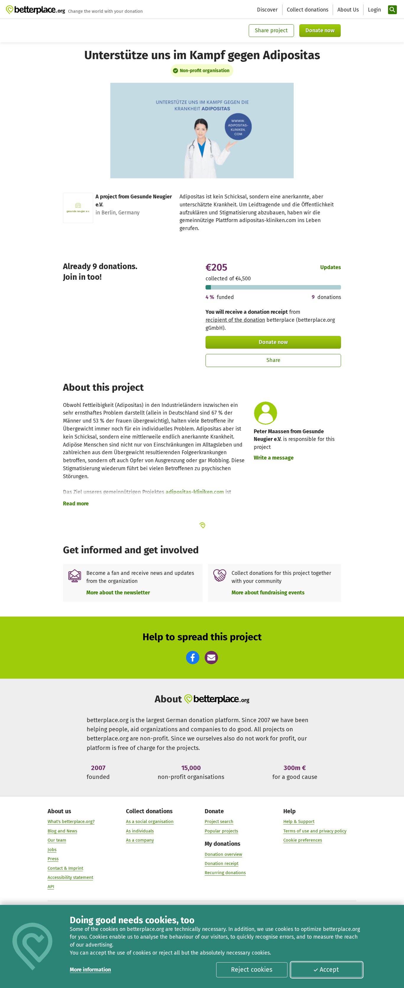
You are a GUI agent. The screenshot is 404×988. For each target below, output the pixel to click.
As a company (140, 840)
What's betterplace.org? (71, 821)
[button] (192, 657)
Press (53, 858)
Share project (271, 30)
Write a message (274, 458)
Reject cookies (251, 970)
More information (90, 969)
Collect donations (307, 10)
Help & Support (298, 821)
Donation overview (223, 854)
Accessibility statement (70, 877)
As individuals (140, 831)
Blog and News (62, 831)
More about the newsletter (118, 592)
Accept (329, 970)
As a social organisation (150, 821)
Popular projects (221, 831)
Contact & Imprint (65, 868)
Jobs (52, 849)
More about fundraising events (268, 592)
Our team (57, 840)
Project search (219, 821)
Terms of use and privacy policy (314, 831)
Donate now (320, 30)
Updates (330, 267)
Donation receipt (221, 863)
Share (273, 360)
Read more (76, 503)
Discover (267, 10)
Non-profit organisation (205, 70)
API (51, 886)
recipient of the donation (235, 320)
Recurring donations (225, 872)
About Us (348, 10)
